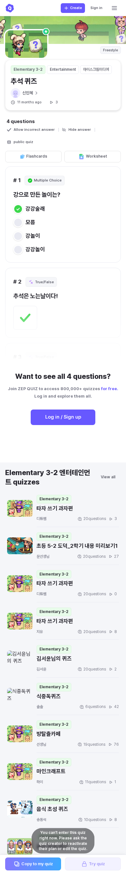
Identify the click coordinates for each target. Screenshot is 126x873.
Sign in (96, 8)
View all (108, 477)
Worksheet (96, 156)
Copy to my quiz (37, 863)
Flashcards (36, 156)
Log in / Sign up (63, 417)
